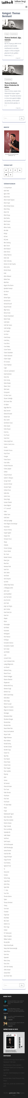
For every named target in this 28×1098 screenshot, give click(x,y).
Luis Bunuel (6, 667)
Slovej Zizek (6, 872)
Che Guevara (7, 362)
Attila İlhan (6, 282)
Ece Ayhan (6, 404)
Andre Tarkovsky (7, 261)
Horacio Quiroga (8, 548)
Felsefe (5, 447)
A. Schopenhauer (8, 188)
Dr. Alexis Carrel (7, 395)
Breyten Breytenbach (9, 316)
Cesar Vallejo (7, 346)
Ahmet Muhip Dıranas (9, 206)
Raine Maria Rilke (8, 817)
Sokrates (6, 875)
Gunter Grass (7, 496)
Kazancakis (6, 631)
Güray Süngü (7, 499)
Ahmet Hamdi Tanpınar (9, 200)
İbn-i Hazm (6, 554)
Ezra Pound (6, 435)
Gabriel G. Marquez (8, 478)
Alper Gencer (7, 246)
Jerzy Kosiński (7, 600)
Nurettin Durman (8, 747)
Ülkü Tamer (6, 921)
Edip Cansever (7, 411)
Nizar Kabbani (7, 741)
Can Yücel (6, 334)
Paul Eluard (6, 802)
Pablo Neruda (7, 792)
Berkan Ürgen (7, 298)
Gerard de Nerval (8, 484)
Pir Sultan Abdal (7, 805)
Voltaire (5, 930)
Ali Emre (6, 236)
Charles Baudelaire (8, 353)
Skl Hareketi (6, 783)
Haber (5, 511)
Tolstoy (5, 905)
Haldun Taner (7, 514)
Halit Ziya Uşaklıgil (8, 521)
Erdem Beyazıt (7, 429)
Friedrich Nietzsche (8, 466)
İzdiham (5, 472)
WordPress (6, 1093)
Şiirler (5, 777)
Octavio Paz (6, 753)
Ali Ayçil (5, 233)
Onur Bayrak (7, 759)
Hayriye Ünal (7, 536)
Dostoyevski (6, 392)
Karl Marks (6, 627)
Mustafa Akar (7, 722)
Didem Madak (7, 383)
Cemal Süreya (7, 337)
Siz (4, 869)
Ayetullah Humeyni (8, 288)
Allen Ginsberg (7, 243)
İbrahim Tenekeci (8, 557)
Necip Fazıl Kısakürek (9, 731)
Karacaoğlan (7, 624)
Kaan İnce (6, 615)
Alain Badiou (7, 218)
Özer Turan (6, 789)
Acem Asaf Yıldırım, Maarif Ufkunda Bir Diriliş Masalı (16, 1023)
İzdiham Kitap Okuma (9, 585)
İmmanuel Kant (7, 566)
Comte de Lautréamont (9, 371)
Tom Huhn (6, 909)
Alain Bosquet (7, 221)
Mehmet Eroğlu (7, 689)
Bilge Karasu (7, 310)
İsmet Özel (6, 569)
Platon (5, 808)
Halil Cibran (6, 518)
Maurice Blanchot (8, 679)
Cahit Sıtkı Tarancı (8, 325)
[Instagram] (15, 170)
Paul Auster (6, 796)
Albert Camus (7, 224)
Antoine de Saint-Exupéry (10, 264)
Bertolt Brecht (7, 301)
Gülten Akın (6, 493)
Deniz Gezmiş (7, 380)
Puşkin (5, 811)
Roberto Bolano (7, 823)
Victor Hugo (6, 927)
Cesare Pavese (7, 349)
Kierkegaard (6, 634)
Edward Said (7, 417)
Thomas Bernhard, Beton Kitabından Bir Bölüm (12, 85)
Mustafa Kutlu (7, 725)
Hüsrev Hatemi (7, 551)
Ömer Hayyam (7, 768)
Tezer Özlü (6, 893)
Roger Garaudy (7, 826)
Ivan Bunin (6, 576)
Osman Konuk (7, 765)
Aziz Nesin (6, 291)
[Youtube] (6, 175)
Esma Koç (6, 432)
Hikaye (5, 542)
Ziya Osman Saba (8, 976)
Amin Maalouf (7, 249)
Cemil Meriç (6, 340)
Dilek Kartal (6, 389)
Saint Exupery (7, 841)
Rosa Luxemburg (8, 829)
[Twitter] (6, 170)
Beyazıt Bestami (7, 307)
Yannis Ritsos (7, 951)
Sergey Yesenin (7, 860)
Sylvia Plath (6, 887)
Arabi (5, 273)
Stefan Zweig (7, 878)
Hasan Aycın (7, 527)
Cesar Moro (7, 343)
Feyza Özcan (7, 453)
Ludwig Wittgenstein (8, 664)
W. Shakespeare (8, 933)
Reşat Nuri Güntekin (8, 820)
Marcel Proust (7, 673)
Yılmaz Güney (7, 960)
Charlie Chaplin (7, 359)
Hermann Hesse (8, 539)
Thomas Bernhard (14, 34)
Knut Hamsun (7, 637)
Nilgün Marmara (8, 737)
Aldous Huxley (7, 227)
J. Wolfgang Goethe (8, 588)
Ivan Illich (6, 582)
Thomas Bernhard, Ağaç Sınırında (13, 38)
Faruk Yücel (6, 438)
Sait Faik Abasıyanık (8, 844)
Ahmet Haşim (7, 203)
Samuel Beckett (7, 851)
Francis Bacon (7, 459)
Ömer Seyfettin (7, 771)
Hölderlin (6, 545)
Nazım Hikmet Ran (8, 728)
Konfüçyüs (6, 640)
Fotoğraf (6, 456)
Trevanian (6, 912)
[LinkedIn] (20, 170)
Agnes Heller (7, 194)
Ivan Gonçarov (7, 579)
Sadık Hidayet (7, 835)
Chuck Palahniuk (7, 365)
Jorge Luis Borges (8, 606)
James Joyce (6, 591)
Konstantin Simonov (8, 643)
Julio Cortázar (7, 609)
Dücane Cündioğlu (8, 398)
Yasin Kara (6, 954)
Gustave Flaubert (8, 502)
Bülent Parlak (7, 319)
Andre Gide (6, 258)
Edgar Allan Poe (7, 408)
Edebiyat (6, 34)
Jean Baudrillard (7, 594)
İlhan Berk (6, 563)
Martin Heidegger (8, 676)
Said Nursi (6, 838)
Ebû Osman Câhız (8, 401)
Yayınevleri (6, 957)
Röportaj (6, 774)
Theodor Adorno (8, 896)
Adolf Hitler (6, 191)
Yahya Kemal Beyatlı (8, 945)
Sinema (5, 780)
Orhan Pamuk (7, 762)
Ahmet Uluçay (7, 215)
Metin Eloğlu (7, 701)
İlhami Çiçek (6, 560)
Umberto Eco (7, 924)
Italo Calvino (7, 573)
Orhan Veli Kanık (8, 786)
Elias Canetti (6, 420)
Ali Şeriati (6, 240)
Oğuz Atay (6, 756)
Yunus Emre (6, 964)
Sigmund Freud (7, 866)
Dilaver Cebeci (7, 386)
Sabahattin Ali (7, 832)
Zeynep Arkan (7, 973)
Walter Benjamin (8, 936)
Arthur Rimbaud (7, 276)
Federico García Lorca (9, 444)
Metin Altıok (6, 698)
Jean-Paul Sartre (8, 597)
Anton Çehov (7, 267)
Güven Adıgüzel (7, 505)
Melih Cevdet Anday (8, 695)
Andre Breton (7, 252)
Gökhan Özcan (7, 490)
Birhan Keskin (7, 313)
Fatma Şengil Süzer (8, 441)
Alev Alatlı (6, 230)
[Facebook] (11, 170)
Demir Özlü (6, 377)
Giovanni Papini (7, 487)
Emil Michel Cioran (8, 423)
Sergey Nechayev (8, 857)
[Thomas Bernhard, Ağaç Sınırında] (12, 24)
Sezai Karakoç (7, 863)
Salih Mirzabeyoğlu (8, 847)
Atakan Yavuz (7, 279)
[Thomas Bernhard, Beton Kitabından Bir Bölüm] (12, 70)
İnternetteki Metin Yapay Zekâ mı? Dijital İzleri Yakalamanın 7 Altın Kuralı (16, 1002)
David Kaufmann (8, 374)
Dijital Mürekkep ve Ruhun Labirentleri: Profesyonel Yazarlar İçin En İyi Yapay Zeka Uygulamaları (16, 1010)
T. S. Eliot (6, 890)
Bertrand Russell (8, 304)
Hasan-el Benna (8, 530)
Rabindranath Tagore (9, 814)
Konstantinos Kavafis (9, 646)
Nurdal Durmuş (7, 744)
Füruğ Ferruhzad (8, 475)
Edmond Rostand (8, 414)
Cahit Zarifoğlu (7, 328)
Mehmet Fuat (7, 692)
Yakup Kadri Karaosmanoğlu (10, 948)
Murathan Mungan (8, 719)
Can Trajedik (7, 331)
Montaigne (6, 713)
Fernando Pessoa (8, 450)
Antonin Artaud (7, 270)
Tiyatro (5, 899)
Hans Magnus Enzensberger (10, 524)
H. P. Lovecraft (7, 508)
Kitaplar (5, 618)
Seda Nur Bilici (7, 854)
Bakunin (6, 295)
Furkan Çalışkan (7, 469)
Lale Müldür (7, 652)
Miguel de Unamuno (8, 710)
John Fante (6, 603)
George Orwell (7, 481)
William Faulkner (8, 939)
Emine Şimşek (7, 426)
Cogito (5, 368)
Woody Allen (7, 942)
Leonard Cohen (7, 658)
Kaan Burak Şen (7, 612)
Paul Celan (6, 799)
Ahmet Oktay (7, 209)
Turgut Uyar (6, 915)
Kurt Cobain (6, 649)
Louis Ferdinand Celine (9, 661)
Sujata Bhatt (7, 881)
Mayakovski (6, 682)
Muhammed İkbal (8, 716)
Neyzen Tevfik (7, 734)
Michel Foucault (7, 704)
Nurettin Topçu (7, 750)
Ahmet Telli (6, 212)
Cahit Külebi (6, 322)
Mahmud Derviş (7, 670)
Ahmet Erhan (7, 197)
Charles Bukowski (8, 356)
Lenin (5, 655)
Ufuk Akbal (6, 918)
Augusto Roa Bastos (9, 285)
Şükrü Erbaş (6, 884)
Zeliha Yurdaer (7, 970)
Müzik (5, 621)
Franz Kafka (6, 463)
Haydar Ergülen (7, 533)
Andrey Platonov (7, 255)
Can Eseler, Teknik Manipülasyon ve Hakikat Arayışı (16, 1017)
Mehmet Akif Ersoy (8, 686)
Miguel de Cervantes (9, 707)
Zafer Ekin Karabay (8, 967)
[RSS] (11, 175)
